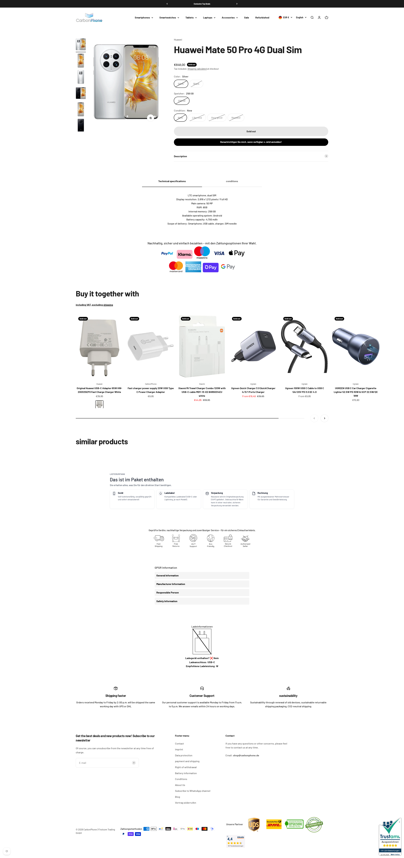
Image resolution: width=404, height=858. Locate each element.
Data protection (183, 755)
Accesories (228, 17)
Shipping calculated (197, 68)
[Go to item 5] (81, 109)
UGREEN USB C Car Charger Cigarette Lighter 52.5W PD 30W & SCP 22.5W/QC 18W (356, 392)
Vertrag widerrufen (185, 802)
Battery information (186, 773)
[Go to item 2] (81, 61)
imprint (179, 749)
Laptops (207, 17)
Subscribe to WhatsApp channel (192, 790)
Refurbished (262, 17)
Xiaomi (202, 384)
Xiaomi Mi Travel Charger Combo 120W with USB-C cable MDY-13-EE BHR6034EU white (202, 392)
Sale (246, 17)
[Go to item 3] (81, 77)
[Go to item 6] (81, 126)
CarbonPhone (150, 384)
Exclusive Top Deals (202, 4)
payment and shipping (187, 761)
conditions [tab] (232, 181)
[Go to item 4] (81, 93)
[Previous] (167, 3)
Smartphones (142, 17)
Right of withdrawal (186, 767)
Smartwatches (167, 17)
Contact (179, 743)
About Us (180, 784)
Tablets (189, 17)
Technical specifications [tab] (172, 181)
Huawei (178, 39)
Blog (177, 796)
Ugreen (253, 384)
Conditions (181, 778)
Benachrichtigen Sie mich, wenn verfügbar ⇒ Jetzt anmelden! (251, 142)
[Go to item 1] (81, 45)
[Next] (237, 3)
